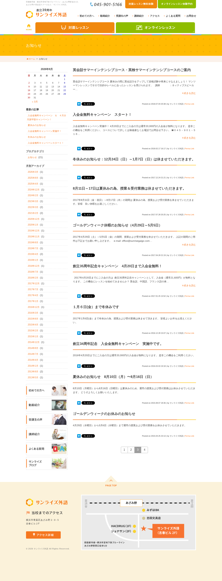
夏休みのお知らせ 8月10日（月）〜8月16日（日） (113, 377)
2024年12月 (34, 189)
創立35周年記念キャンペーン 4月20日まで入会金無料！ (117, 266)
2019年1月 (33, 260)
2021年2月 (33, 213)
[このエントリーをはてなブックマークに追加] (79, 104)
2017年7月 (33, 289)
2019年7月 (33, 248)
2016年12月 (34, 307)
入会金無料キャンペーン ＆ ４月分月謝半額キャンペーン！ (46, 117)
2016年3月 (33, 313)
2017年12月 (34, 283)
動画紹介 (105, 15)
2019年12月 (34, 230)
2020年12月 (34, 219)
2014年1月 (33, 366)
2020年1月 (33, 224)
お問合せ (191, 15)
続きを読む (190, 93)
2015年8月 (33, 318)
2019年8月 (33, 242)
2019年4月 (33, 254)
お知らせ (32, 157)
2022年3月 (33, 207)
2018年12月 (34, 266)
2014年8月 (33, 348)
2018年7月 (33, 272)
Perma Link (189, 104)
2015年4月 (33, 324)
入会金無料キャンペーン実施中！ (45, 131)
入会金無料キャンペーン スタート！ (102, 114)
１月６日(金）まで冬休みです (96, 307)
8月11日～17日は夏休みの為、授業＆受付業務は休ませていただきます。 (129, 188)
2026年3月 (33, 172)
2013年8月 (33, 371)
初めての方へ (87, 15)
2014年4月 (33, 360)
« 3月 (35, 101)
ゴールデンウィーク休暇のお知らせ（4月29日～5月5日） (117, 225)
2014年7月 (33, 354)
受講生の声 (122, 15)
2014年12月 (34, 342)
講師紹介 (139, 15)
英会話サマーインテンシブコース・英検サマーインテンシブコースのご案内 (132, 70)
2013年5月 (33, 377)
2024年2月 (33, 195)
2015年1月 (33, 336)
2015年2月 (33, 330)
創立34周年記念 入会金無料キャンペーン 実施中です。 (118, 344)
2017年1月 (33, 301)
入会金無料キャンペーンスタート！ (46, 143)
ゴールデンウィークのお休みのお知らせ (104, 414)
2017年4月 (33, 295)
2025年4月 (33, 183)
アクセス (155, 15)
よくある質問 (173, 15)
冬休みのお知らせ (37, 137)
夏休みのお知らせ (37, 125)
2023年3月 (33, 201)
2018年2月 (33, 277)
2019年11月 (34, 236)
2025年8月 (33, 178)
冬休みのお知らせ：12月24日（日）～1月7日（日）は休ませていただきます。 (134, 159)
